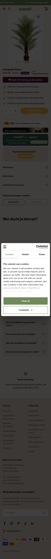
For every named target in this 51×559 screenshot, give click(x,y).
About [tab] (42, 254)
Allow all (25, 301)
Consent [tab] (9, 254)
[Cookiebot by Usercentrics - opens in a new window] (36, 247)
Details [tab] (25, 254)
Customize (24, 310)
